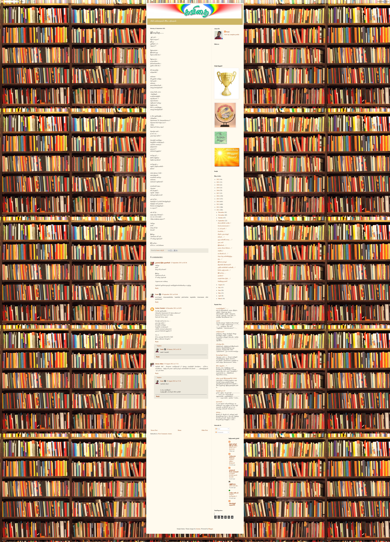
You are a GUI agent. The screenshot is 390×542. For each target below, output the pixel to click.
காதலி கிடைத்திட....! (224, 278)
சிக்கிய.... (219, 412)
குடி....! (220, 259)
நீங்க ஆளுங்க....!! (221, 366)
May (219, 293)
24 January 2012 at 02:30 (174, 349)
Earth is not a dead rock (232, 448)
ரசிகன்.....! (221, 237)
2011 (218, 210)
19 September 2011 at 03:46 (169, 294)
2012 (218, 207)
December (221, 212)
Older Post (205, 430)
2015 (218, 199)
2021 (218, 182)
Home (179, 430)
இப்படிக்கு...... (222, 273)
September (221, 221)
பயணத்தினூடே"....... (222, 308)
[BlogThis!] (171, 250)
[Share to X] (173, 250)
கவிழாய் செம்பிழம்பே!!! (233, 495)
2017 (218, 193)
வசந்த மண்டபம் (233, 493)
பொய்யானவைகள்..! (224, 226)
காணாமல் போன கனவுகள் (233, 471)
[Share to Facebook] (175, 250)
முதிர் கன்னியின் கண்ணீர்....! (226, 267)
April (220, 296)
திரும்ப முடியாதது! (223, 234)
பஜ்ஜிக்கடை (232, 484)
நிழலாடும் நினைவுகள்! (224, 265)
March (220, 298)
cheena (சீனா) (159, 364)
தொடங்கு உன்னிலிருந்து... (225, 256)
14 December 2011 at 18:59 (173, 308)
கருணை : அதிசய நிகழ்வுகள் (232, 461)
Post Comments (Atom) (165, 434)
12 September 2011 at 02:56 (179, 263)
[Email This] (169, 250)
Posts (218, 429)
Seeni (156, 294)
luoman (198, 529)
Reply (157, 288)
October (220, 218)
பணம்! (218, 321)
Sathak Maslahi (160, 308)
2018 (218, 190)
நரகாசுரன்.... (220, 402)
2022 (218, 179)
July (219, 287)
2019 (218, 188)
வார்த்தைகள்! (220, 332)
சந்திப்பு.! (220, 251)
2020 (218, 185)
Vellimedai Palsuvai (232, 457)
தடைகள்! (221, 242)
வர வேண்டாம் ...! (223, 253)
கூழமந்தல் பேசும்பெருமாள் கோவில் (233, 475)
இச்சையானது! (222, 262)
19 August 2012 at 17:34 (174, 381)
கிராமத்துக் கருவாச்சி (232, 504)
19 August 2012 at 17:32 (171, 364)
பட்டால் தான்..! (222, 228)
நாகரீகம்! (220, 276)
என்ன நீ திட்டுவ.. (233, 486)
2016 (218, 196)
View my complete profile (231, 34)
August (220, 285)
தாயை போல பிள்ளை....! (225, 248)
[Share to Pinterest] (177, 250)
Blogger (210, 529)
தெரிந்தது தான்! (223, 281)
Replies (159, 346)
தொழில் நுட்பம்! (220, 391)
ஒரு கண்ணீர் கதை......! (225, 240)
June (219, 290)
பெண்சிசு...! (221, 231)
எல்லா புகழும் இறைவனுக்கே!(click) (226, 378)
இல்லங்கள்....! (222, 245)
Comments (220, 432)
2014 (218, 201)
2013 (218, 204)
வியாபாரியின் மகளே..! (224, 223)
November (221, 215)
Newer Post (154, 430)
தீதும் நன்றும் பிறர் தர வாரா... (233, 445)
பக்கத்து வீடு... (220, 344)
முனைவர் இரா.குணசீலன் (162, 263)
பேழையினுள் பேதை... (222, 355)
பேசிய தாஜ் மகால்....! (224, 270)
